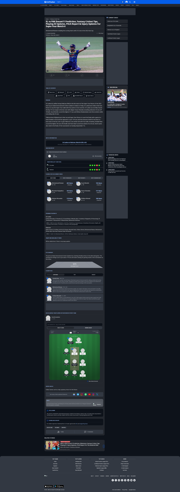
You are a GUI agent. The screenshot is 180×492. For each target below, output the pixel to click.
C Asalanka (81, 218)
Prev (45, 446)
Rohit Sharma (78, 463)
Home (47, 19)
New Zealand (55, 468)
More (137, 5)
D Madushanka (64, 220)
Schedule (128, 5)
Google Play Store (84, 423)
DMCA (128, 476)
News (50, 5)
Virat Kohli (78, 468)
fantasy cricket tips (54, 19)
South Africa (55, 470)
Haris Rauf (55, 231)
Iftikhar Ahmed (85, 198)
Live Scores (44, 5)
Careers (107, 476)
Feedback (102, 476)
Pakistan (63, 427)
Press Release (125, 461)
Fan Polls (125, 470)
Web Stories (111, 5)
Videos (117, 5)
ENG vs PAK (71, 5)
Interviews (103, 5)
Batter (74, 347)
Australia (55, 463)
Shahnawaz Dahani (72, 234)
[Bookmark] (97, 75)
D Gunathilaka (66, 218)
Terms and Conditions (116, 489)
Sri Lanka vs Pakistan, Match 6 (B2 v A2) (75, 142)
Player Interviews (125, 463)
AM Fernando (54, 224)
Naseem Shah (61, 231)
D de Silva (66, 223)
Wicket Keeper (74, 336)
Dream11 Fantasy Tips (65, 441)
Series (122, 5)
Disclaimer (133, 476)
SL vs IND (56, 5)
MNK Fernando (53, 223)
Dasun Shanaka (85, 191)
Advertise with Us (114, 476)
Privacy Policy (124, 489)
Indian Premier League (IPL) (101, 461)
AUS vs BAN (63, 5)
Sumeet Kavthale (50, 33)
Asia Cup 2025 (49, 427)
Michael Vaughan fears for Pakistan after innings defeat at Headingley (117, 159)
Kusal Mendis (85, 183)
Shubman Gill (78, 461)
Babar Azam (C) (50, 229)
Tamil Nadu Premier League (113, 34)
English (58, 2)
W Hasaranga (94, 218)
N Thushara (60, 224)
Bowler (74, 369)
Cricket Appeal (125, 465)
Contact (97, 476)
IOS (76, 423)
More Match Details (93, 381)
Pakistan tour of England (113, 29)
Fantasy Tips (96, 5)
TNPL (78, 5)
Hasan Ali (86, 234)
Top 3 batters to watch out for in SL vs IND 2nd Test (117, 171)
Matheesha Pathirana (74, 220)
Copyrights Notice (132, 489)
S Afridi (66, 234)
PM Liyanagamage (73, 224)
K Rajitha (96, 223)
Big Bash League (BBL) (102, 468)
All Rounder (75, 358)
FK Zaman (65, 229)
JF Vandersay (72, 223)
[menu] (134, 2)
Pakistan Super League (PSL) (101, 465)
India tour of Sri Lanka (112, 21)
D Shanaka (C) (58, 218)
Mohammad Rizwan (58, 183)
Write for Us (123, 476)
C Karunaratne (56, 220)
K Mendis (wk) (74, 218)
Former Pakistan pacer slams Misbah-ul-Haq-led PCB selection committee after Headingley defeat (117, 166)
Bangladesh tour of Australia (114, 25)
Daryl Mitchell (78, 470)
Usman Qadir (80, 234)
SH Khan (56, 229)
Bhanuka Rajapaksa (57, 191)
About (92, 476)
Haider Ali (52, 234)
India (55, 461)
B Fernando (91, 223)
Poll (133, 5)
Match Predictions (86, 5)
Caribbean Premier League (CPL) (101, 463)
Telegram (99, 404)
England (55, 465)
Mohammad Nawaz (90, 229)
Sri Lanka (57, 427)
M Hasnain (68, 231)
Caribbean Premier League (113, 38)
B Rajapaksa (88, 218)
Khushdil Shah (72, 229)
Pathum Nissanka (57, 198)
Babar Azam (78, 465)
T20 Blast (101, 470)
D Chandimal (85, 223)
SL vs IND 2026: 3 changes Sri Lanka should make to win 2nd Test (116, 104)
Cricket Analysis (124, 468)
